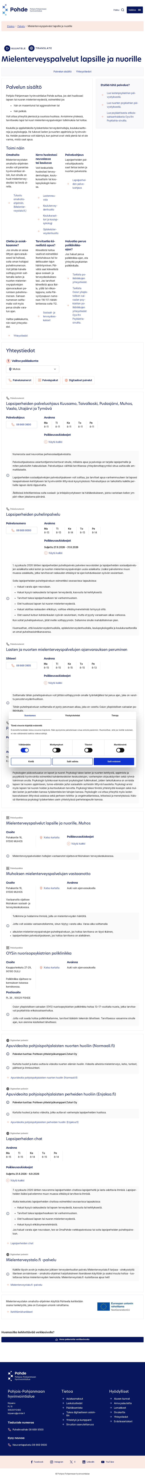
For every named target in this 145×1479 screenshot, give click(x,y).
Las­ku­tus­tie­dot (74, 1403)
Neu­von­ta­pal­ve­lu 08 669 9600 (30, 1444)
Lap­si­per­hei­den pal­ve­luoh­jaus (79, 184)
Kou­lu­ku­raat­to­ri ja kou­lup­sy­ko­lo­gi (50, 219)
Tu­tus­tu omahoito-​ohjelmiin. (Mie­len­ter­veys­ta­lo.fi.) (19, 203)
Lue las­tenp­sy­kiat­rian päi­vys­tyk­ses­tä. (121, 95)
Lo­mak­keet (120, 1407)
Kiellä (31, 761)
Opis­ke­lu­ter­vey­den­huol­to (50, 231)
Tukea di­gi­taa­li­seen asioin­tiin (81, 1414)
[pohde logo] (24, 9)
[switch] (57, 750)
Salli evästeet (114, 761)
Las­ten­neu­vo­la (49, 197)
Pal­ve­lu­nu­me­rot (22, 380)
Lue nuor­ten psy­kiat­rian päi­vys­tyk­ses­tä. (122, 105)
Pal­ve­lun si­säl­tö (63, 71)
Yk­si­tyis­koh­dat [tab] (72, 715)
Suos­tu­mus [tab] (30, 715)
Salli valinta (72, 761)
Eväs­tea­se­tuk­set (123, 1421)
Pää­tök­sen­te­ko (74, 1407)
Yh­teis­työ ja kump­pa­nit (78, 1420)
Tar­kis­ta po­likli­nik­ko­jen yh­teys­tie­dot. (79, 278)
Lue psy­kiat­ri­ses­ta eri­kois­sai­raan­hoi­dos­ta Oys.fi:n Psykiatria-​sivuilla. (121, 117)
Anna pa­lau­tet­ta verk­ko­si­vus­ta (74, 1339)
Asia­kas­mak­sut (74, 1398)
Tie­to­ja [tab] (115, 715)
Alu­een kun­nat (122, 1398)
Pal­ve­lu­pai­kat (50, 380)
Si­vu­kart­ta (119, 1412)
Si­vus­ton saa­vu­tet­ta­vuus (80, 1424)
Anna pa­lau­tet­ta (123, 1403)
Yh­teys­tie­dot (83, 71)
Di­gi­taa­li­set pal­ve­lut (80, 380)
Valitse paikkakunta (23, 360)
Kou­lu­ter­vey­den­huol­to (50, 207)
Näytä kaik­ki (55, 442)
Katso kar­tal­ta (51, 837)
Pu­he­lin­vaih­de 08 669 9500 (28, 1429)
